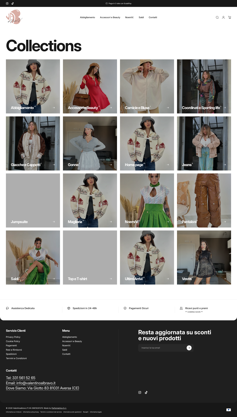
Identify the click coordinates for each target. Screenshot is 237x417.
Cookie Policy (13, 341)
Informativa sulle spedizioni (72, 412)
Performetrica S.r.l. (59, 408)
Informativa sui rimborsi (13, 412)
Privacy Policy (13, 337)
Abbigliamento (69, 337)
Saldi (64, 349)
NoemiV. (66, 345)
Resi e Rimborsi (14, 349)
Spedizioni (11, 354)
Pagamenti (11, 345)
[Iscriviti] (189, 347)
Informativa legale (96, 412)
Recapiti (85, 412)
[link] (42, 388)
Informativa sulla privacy (31, 412)
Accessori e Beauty (72, 341)
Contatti (66, 354)
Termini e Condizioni (16, 358)
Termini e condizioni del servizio (51, 412)
